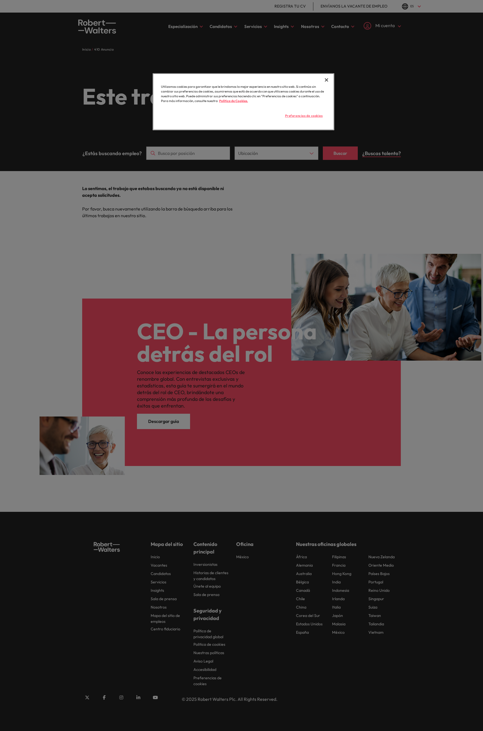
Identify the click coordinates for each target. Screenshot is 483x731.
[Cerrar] (326, 80)
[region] (243, 101)
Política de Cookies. (233, 101)
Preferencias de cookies (304, 116)
